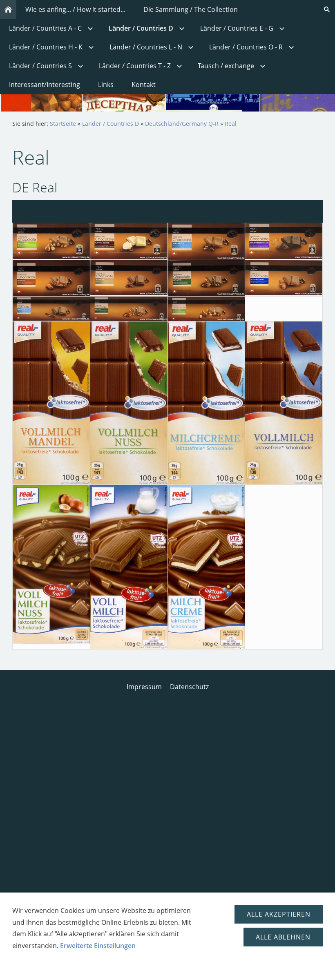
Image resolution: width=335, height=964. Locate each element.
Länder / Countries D (110, 123)
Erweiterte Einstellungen (98, 945)
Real (231, 123)
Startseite (63, 123)
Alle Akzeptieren (278, 914)
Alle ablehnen (283, 937)
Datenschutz (189, 686)
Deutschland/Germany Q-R (182, 123)
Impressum (144, 686)
